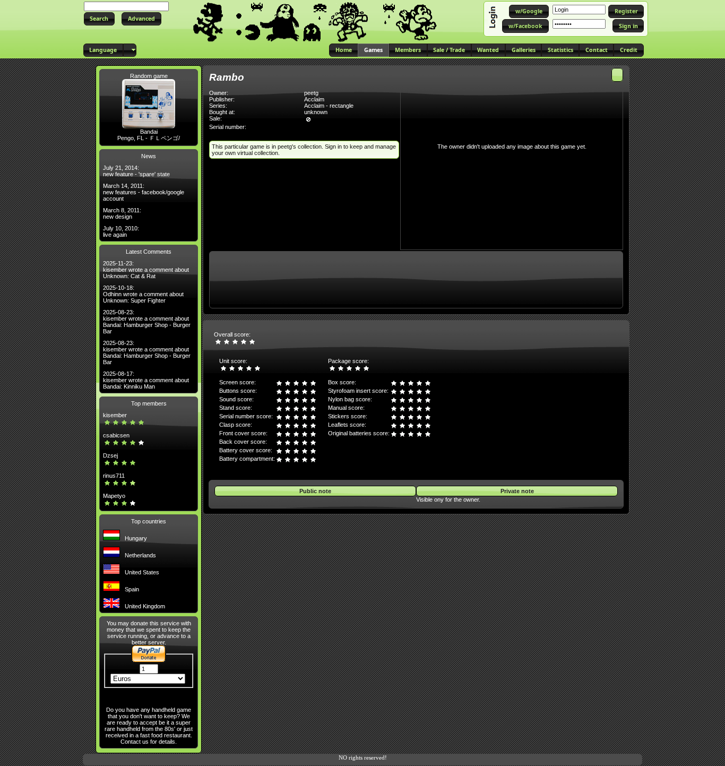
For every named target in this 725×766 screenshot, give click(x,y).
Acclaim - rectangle (328, 105)
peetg (311, 93)
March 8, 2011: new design (122, 213)
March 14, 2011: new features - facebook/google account (143, 192)
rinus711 (114, 475)
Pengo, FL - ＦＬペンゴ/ (148, 138)
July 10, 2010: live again (121, 231)
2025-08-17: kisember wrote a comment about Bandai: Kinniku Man (146, 380)
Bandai (149, 131)
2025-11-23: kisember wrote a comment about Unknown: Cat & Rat (146, 269)
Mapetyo (114, 496)
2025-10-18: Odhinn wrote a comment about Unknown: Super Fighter (143, 294)
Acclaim (314, 99)
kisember (115, 415)
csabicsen (116, 435)
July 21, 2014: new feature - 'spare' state (136, 171)
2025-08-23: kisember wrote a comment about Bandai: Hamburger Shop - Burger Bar (147, 321)
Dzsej (110, 455)
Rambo (226, 77)
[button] (99, 18)
